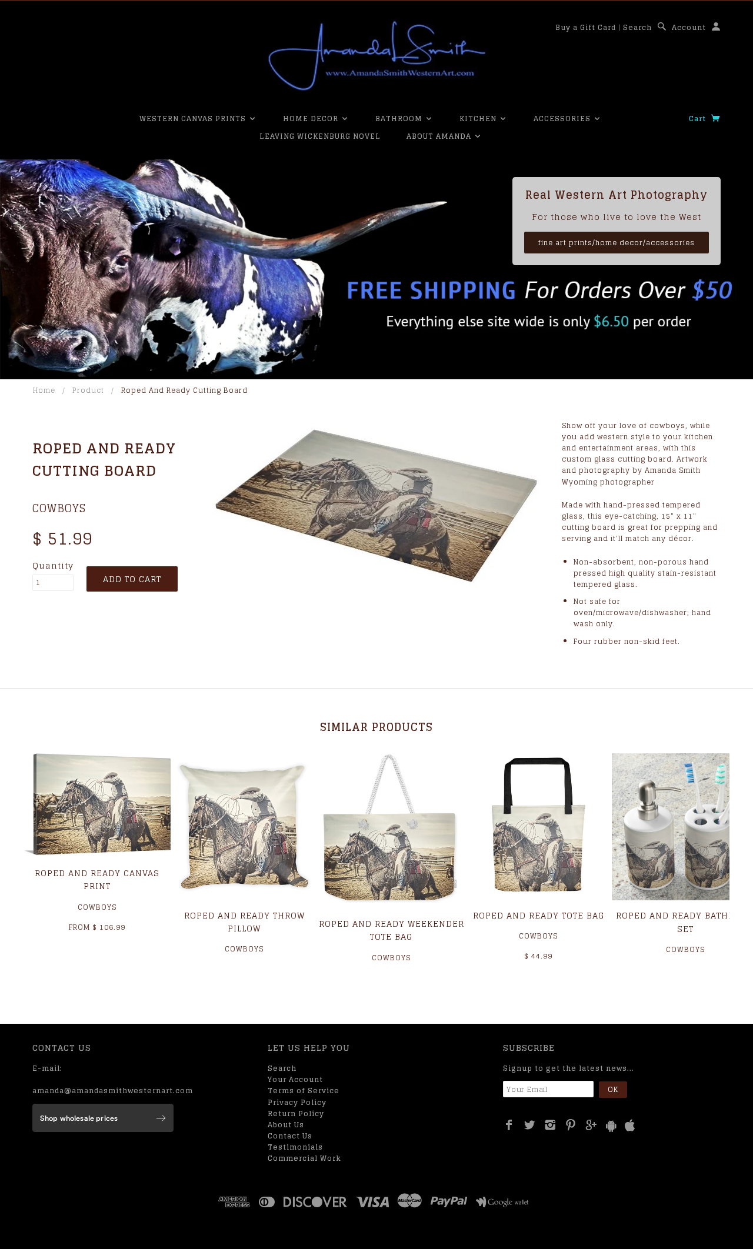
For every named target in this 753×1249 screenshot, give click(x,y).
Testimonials (295, 1147)
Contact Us (290, 1136)
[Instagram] (550, 1125)
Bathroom (400, 118)
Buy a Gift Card (585, 27)
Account (689, 27)
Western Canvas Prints (193, 118)
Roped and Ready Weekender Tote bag (391, 930)
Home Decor (312, 118)
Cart (698, 118)
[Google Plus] (591, 1125)
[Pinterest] (571, 1125)
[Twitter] (530, 1125)
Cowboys (59, 508)
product (88, 390)
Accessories (563, 118)
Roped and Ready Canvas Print (97, 879)
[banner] (376, 56)
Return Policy (296, 1113)
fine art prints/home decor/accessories (616, 242)
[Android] (611, 1126)
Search (637, 27)
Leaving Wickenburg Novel (320, 136)
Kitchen (479, 118)
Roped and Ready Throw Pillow (244, 922)
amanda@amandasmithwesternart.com (112, 1090)
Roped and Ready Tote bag (538, 915)
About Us (286, 1124)
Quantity (53, 565)
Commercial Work (304, 1158)
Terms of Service (303, 1090)
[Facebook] (509, 1125)
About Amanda (440, 136)
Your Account (295, 1079)
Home (44, 390)
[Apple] (630, 1126)
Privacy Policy (297, 1102)
